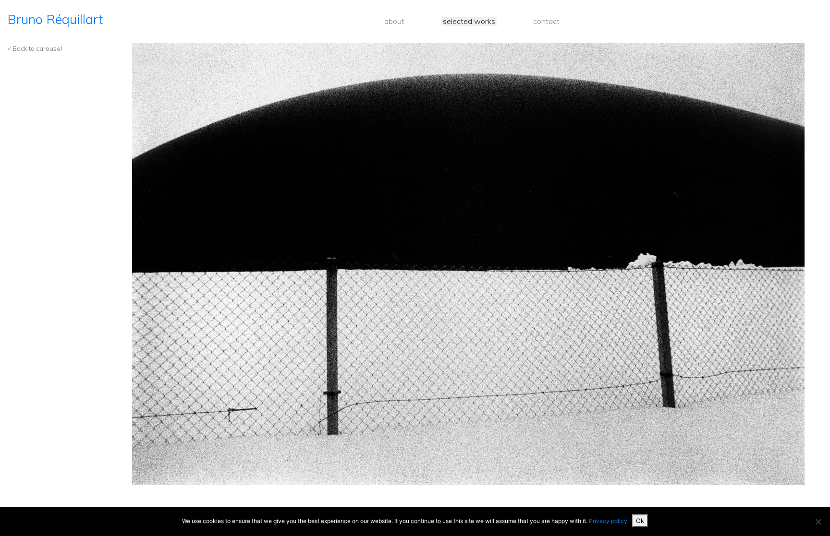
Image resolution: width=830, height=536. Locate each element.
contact (546, 21)
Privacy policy (608, 520)
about (394, 21)
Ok (640, 520)
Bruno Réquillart (55, 19)
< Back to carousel (34, 48)
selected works (469, 21)
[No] (818, 521)
